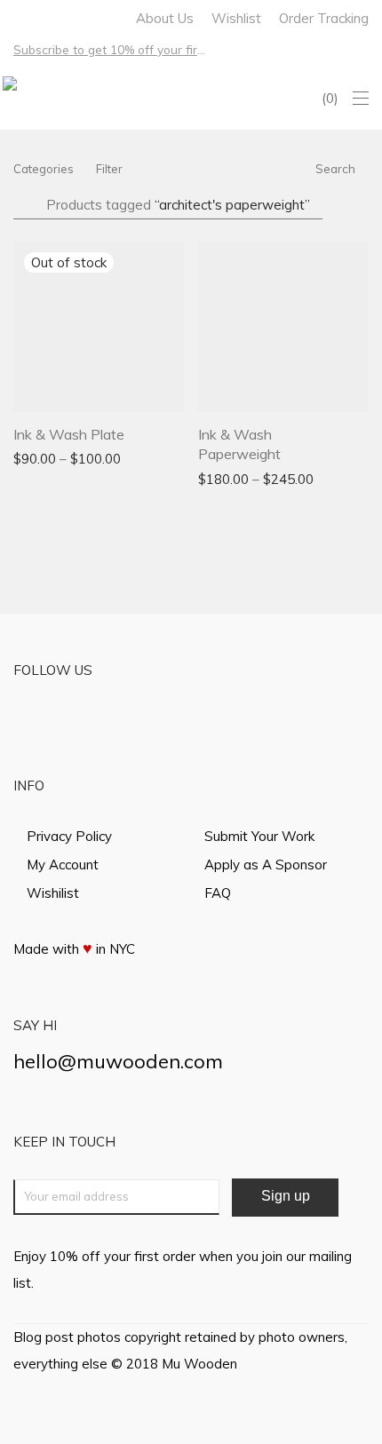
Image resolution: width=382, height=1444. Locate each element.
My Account (63, 864)
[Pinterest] (64, 16)
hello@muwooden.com (118, 1061)
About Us (165, 18)
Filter (109, 169)
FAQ (217, 893)
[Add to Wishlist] (175, 432)
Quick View (135, 457)
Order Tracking (324, 18)
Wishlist (236, 18)
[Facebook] (18, 16)
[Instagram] (41, 16)
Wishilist (53, 893)
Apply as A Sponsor (265, 864)
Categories (43, 169)
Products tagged (178, 204)
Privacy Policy (69, 836)
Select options (48, 457)
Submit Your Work (259, 836)
